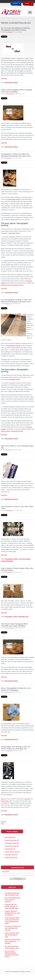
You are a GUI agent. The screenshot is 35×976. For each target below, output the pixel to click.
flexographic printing (14, 233)
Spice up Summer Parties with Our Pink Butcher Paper (12, 934)
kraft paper (27, 799)
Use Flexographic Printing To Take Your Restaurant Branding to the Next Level (16, 301)
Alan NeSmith (9, 32)
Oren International (10, 93)
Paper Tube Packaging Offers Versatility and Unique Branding (16, 91)
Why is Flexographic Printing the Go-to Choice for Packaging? (16, 689)
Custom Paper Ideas (7, 561)
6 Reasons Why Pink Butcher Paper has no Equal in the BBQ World (11, 906)
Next (2, 823)
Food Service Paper (24, 559)
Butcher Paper (10, 837)
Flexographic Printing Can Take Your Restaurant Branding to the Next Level (16, 155)
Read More (4, 78)
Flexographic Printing (11, 82)
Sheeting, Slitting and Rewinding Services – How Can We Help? (12, 913)
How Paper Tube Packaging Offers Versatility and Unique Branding (14, 625)
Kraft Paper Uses (23, 616)
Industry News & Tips (12, 851)
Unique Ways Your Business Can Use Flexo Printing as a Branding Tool (15, 748)
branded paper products (13, 199)
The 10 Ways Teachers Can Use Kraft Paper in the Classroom (13, 928)
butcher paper (5, 801)
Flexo (2, 799)
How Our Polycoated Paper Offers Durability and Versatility (12, 941)
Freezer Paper (10, 849)
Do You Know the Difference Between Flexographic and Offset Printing (15, 29)
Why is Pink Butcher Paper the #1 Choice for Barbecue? (12, 899)
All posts (3, 821)
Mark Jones (8, 158)
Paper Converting (11, 857)
